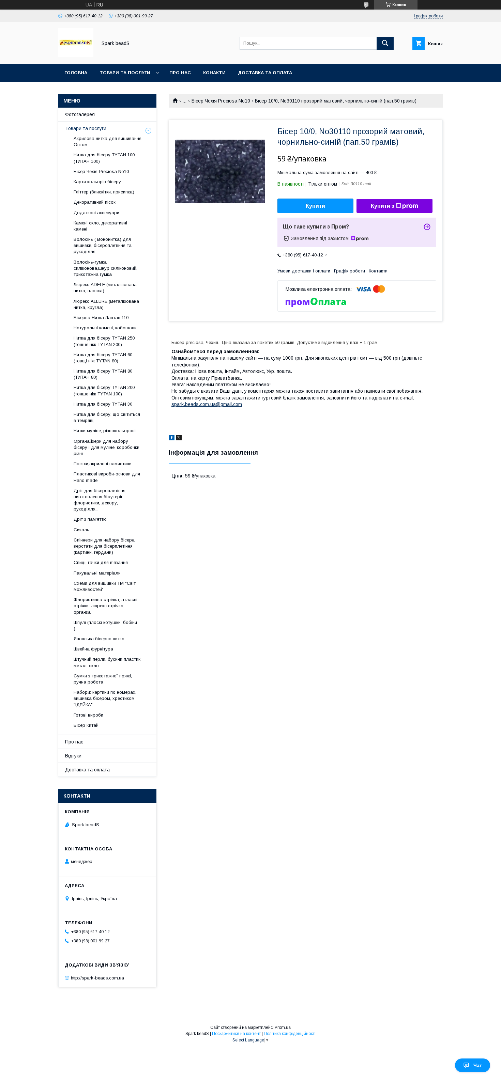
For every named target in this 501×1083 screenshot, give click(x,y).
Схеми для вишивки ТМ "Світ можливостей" (105, 586)
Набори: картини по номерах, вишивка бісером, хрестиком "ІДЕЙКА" (105, 698)
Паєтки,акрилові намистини (103, 463)
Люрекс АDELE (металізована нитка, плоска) (105, 287)
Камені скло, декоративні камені (100, 226)
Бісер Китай (86, 725)
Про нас (180, 72)
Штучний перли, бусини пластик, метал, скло (107, 662)
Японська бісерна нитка (99, 638)
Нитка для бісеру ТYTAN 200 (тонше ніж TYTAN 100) (104, 390)
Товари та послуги (125, 72)
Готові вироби (88, 715)
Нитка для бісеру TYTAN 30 (103, 404)
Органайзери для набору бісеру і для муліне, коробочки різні (106, 447)
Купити (315, 206)
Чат (477, 1065)
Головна (75, 72)
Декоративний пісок (95, 202)
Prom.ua (283, 1027)
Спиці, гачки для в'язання (101, 562)
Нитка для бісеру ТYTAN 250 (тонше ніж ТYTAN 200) (104, 341)
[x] (179, 438)
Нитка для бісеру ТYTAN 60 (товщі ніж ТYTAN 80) (103, 357)
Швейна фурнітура (93, 649)
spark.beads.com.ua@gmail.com (206, 404)
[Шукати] (385, 43)
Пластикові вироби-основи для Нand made (107, 477)
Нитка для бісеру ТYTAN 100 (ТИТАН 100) (104, 157)
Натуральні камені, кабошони (105, 327)
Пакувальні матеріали (97, 573)
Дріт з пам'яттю (90, 519)
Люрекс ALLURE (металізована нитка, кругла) (106, 304)
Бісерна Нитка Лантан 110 (101, 317)
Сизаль (81, 529)
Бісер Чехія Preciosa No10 (221, 101)
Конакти (214, 72)
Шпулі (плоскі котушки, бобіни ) (105, 625)
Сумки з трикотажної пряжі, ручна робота (103, 679)
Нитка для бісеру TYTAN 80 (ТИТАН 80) (103, 374)
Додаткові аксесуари (96, 212)
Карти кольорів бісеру (97, 181)
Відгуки (73, 755)
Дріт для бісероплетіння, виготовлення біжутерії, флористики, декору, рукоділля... (100, 500)
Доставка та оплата (265, 72)
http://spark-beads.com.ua (97, 977)
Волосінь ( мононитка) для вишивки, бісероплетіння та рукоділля (103, 245)
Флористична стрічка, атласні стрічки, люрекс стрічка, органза (105, 605)
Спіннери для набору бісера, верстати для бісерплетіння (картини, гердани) (105, 546)
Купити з (382, 206)
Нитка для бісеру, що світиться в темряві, (107, 417)
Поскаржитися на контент (236, 1033)
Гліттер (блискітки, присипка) (104, 191)
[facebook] (171, 438)
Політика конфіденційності (290, 1033)
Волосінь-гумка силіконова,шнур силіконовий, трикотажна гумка (105, 268)
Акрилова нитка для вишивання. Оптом (108, 141)
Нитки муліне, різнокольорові (105, 430)
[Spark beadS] (75, 55)
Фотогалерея (80, 114)
